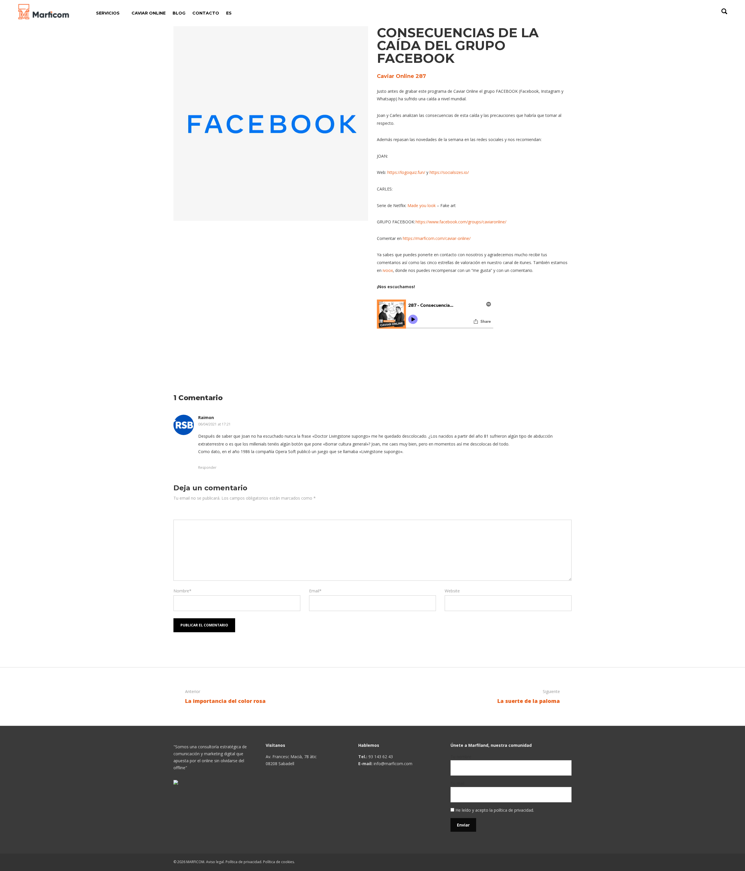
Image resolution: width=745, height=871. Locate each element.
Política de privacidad (243, 861)
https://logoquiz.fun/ (406, 172)
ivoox (388, 270)
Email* (315, 591)
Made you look (421, 205)
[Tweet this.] (403, 349)
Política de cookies (278, 861)
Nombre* (182, 591)
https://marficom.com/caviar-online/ (437, 238)
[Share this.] (385, 349)
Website (452, 591)
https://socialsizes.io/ (449, 172)
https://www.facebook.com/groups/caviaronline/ (461, 222)
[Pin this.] (420, 349)
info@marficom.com (393, 763)
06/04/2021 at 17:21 (214, 424)
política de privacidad (513, 810)
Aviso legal (215, 861)
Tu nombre (460, 756)
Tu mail (457, 783)
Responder (207, 467)
